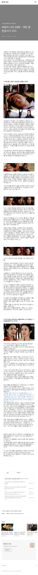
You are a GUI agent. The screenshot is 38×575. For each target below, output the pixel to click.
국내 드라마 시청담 (16, 478)
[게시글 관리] (12, 472)
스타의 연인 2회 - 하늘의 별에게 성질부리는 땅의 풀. (15, 482)
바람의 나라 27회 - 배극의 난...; (12, 494)
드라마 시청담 (8, 478)
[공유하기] (10, 472)
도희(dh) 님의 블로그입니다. (10, 546)
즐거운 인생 (5, 2)
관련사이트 (4, 565)
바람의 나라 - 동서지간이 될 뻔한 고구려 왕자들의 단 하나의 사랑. (15, 487)
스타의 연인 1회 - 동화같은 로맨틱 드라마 (14, 492)
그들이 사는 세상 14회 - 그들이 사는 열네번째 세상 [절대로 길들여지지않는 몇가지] (15, 496)
